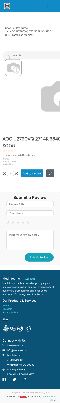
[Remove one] (4, 173)
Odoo (23, 397)
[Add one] (16, 173)
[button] (32, 173)
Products (22, 28)
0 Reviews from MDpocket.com (20, 155)
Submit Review (39, 257)
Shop (8, 28)
